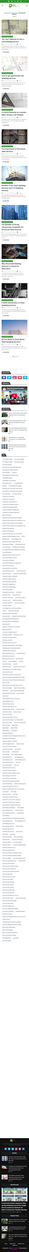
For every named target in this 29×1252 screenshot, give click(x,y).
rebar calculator (6, 751)
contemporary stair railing (8, 592)
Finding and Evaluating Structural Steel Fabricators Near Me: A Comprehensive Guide (18, 1168)
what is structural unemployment (9, 932)
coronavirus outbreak (17, 600)
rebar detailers (15, 751)
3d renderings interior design (15, 485)
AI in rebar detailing (16, 493)
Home (6, 1243)
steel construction (19, 810)
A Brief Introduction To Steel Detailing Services (13, 304)
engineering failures (6, 629)
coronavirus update (6, 605)
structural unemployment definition (10, 908)
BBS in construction (6, 515)
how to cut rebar (6, 682)
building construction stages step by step (11, 541)
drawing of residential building (19, 616)
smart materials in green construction (10, 781)
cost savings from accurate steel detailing (11, 608)
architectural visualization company (10, 504)
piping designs (5, 727)
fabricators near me (18, 634)
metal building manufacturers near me (11, 698)
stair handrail (5, 791)
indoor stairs (5, 690)
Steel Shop (12, 834)
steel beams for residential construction (11, 805)
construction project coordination (9, 576)
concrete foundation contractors (9, 557)
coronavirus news (6, 600)
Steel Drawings (19, 826)
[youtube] (20, 377)
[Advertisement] (14, 366)
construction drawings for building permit (11, 563)
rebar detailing (5, 754)
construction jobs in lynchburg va (9, 568)
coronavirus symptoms (20, 602)
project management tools (8, 743)
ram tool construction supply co (9, 746)
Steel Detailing (5, 815)
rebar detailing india (18, 757)
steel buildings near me (7, 810)
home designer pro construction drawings (11, 669)
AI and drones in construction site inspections (12, 491)
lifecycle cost (5, 696)
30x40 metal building (19, 462)
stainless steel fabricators (20, 783)
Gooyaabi (14, 1249)
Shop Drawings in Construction (9, 775)
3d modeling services (7, 483)
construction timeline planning (9, 581)
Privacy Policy (21, 1243)
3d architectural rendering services (10, 470)
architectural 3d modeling (8, 496)
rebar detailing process (7, 759)
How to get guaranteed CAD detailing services (13, 77)
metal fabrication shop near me (9, 706)
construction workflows (7, 589)
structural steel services (7, 898)
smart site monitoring (7, 783)
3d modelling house (18, 483)
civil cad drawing (6, 547)
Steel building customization (8, 807)
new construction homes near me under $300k (12, 719)
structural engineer (6, 858)
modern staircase (17, 712)
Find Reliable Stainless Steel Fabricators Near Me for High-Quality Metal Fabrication (17, 1177)
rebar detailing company (16, 754)
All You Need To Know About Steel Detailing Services (13, 340)
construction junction (21, 571)
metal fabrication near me (8, 704)
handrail (15, 664)
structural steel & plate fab (8, 863)
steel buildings (20, 807)
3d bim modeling (6, 472)
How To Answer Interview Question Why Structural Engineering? (13, 680)
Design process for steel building (9, 613)
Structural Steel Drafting (7, 884)
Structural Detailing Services (8, 847)
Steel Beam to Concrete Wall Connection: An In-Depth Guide (17, 438)
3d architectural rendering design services (11, 467)
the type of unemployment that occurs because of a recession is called (13, 917)
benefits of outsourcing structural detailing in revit (13, 520)
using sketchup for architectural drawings (11, 922)
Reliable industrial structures (9, 767)
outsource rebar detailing (19, 722)
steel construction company (8, 813)
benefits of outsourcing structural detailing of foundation (12, 523)
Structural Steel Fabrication (8, 890)
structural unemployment (8, 906)
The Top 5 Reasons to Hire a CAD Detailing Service (13, 40)
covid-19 (4, 610)
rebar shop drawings (7, 765)
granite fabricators (21, 653)
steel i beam (5, 834)
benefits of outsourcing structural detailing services (13, 525)
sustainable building (20, 911)
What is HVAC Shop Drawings (8, 927)
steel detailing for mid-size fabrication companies (13, 818)
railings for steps (20, 743)
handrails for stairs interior (19, 666)
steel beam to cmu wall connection (10, 797)
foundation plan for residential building (11, 648)
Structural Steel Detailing (8, 882)
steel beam (15, 794)
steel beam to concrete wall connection (11, 799)
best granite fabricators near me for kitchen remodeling (12, 534)
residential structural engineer (9, 770)
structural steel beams (7, 874)
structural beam (6, 839)
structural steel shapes (21, 898)
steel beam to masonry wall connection (11, 802)
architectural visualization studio (9, 507)
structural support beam (7, 903)
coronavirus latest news (7, 597)
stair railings (13, 791)
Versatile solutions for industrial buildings (11, 924)
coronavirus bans (6, 594)
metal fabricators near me (8, 709)
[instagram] (15, 1)
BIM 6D (23, 536)
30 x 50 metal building (7, 462)
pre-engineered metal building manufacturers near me (13, 736)
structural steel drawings (8, 887)
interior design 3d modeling (8, 693)
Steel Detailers (20, 813)
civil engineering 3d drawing (18, 547)
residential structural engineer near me (11, 773)
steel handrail (19, 831)
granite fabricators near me (8, 656)
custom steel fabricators (13, 610)
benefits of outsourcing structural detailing (12, 517)
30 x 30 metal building (7, 459)
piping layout (14, 730)
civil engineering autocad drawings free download (13, 549)
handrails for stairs (6, 666)
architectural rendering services (9, 501)
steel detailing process (7, 821)
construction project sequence (9, 579)
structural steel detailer (7, 879)
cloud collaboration (6, 552)
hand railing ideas (13, 661)
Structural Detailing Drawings (19, 844)
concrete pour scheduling (8, 560)
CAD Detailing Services (7, 36)
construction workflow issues (8, 584)
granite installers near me (8, 658)
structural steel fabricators (8, 892)
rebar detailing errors (7, 757)
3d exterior (14, 472)
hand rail (4, 661)
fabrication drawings (7, 634)
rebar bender (18, 749)
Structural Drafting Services (8, 850)
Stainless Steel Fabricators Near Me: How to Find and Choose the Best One (17, 446)
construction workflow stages (8, 587)
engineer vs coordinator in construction (11, 626)
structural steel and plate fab (9, 868)
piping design (15, 725)
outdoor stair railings (7, 722)
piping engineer (5, 730)
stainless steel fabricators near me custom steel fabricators (13, 789)
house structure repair (7, 672)
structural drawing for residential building (11, 852)
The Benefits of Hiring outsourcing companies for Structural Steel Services (12, 227)
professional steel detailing (8, 738)
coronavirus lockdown (20, 597)
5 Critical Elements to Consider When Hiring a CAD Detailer (14, 113)
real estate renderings (7, 749)
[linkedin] (23, 1149)
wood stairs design (6, 940)
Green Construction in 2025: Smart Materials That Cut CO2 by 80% (18, 414)
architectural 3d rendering (8, 499)
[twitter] (12, 1)
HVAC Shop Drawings (7, 688)
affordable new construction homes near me (12, 488)
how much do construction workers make (11, 674)
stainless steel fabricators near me (10, 786)
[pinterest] (18, 1)
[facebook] (9, 1)
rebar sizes (16, 765)
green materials (19, 658)
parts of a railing (6, 725)
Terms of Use (12, 1243)
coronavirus (19, 592)
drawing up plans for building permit (10, 618)
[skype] (20, 1)
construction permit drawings (19, 573)
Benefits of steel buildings (8, 528)
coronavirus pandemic (7, 602)
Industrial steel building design (17, 690)
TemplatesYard (15, 1248)
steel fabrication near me (8, 829)
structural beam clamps (17, 839)
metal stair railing (20, 709)
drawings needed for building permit (10, 621)
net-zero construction (7, 714)
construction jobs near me (8, 571)
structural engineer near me (19, 858)
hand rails (21, 661)
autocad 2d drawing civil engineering (10, 509)
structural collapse (6, 842)
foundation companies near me (9, 637)
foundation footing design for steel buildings (12, 645)
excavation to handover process (9, 632)
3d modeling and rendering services (10, 475)
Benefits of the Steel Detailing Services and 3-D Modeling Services (14, 188)
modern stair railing (6, 712)
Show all (14, 16)
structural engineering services (9, 860)
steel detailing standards (8, 826)
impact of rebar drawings (19, 688)
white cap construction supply (9, 935)
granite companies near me (8, 653)
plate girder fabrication (7, 733)
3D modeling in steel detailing (9, 480)
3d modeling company (7, 477)
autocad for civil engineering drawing (10, 512)
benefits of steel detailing (8, 531)
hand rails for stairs (6, 664)
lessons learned (20, 693)
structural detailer (6, 844)
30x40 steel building (6, 464)
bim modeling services (17, 539)
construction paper (6, 573)
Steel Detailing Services (20, 821)
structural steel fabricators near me (10, 895)
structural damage (17, 842)
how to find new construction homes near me (12, 685)
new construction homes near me (9, 717)
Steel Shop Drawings (7, 836)
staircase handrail (6, 794)
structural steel (22, 860)
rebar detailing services (20, 759)
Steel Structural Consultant (9, 44)
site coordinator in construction (9, 778)
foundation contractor (7, 640)
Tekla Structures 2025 (7, 914)
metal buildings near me (7, 701)
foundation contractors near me (9, 642)
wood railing (15, 938)
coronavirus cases (16, 594)
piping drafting (14, 727)
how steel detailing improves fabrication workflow (13, 677)
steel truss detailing (18, 836)
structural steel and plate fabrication (10, 871)
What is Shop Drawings (7, 930)
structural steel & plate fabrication (10, 866)
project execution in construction (9, 741)
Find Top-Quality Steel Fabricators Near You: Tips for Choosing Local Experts (18, 429)
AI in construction (6, 493)
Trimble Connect (6, 919)
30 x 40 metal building (19, 459)
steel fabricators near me (8, 831)
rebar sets (18, 762)
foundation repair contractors (9, 650)
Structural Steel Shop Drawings (9, 900)
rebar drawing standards (8, 762)
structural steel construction (8, 876)
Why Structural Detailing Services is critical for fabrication (11, 266)
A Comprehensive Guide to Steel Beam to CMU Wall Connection (17, 421)
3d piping (4, 485)
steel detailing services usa (8, 823)
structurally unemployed (8, 911)
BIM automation (5, 539)
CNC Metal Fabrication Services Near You (11, 555)
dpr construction (6, 616)
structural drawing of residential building (11, 855)
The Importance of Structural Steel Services (13, 150)
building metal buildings (7, 544)
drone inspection (6, 624)
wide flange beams (6, 938)
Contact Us (14, 1245)
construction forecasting (7, 565)
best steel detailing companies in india (11, 536)
